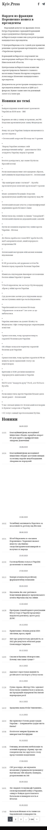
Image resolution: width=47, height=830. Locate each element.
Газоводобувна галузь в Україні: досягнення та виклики (25, 563)
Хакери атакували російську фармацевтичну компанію (23, 578)
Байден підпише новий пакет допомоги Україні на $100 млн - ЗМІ (20, 110)
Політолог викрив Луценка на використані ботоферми (24, 732)
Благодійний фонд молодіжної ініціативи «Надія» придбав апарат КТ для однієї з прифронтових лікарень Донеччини (26, 436)
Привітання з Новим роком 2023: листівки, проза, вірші (25, 632)
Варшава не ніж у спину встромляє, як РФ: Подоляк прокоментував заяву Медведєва (22, 121)
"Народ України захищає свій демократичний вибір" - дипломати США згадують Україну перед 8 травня (21, 149)
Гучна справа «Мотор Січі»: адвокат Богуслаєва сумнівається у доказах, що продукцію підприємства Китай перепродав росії (27, 691)
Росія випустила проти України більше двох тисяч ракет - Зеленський (23, 395)
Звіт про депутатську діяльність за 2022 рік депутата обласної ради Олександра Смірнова (26, 641)
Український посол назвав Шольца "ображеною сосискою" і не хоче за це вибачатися (19, 310)
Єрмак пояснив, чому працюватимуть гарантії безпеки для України (20, 337)
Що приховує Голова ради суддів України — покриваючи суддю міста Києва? (27, 723)
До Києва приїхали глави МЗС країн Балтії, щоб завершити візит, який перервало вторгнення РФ (22, 241)
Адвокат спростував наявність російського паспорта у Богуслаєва (26, 673)
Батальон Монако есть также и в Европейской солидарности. (25, 812)
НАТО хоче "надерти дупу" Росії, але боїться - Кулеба (23, 384)
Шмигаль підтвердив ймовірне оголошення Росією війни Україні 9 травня (23, 275)
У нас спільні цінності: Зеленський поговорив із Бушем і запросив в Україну (23, 406)
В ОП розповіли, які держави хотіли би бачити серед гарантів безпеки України (20, 264)
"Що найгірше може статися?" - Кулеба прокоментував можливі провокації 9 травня (23, 184)
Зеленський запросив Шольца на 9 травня (23, 138)
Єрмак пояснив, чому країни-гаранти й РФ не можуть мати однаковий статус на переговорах (23, 360)
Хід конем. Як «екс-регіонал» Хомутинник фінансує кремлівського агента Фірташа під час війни (27, 595)
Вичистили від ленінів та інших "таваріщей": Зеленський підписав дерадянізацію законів (23, 217)
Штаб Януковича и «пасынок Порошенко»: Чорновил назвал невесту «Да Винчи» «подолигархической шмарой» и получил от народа (25, 543)
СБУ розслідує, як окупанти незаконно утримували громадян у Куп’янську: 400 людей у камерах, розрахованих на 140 (26, 771)
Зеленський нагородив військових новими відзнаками (22, 253)
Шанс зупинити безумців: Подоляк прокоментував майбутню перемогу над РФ (22, 195)
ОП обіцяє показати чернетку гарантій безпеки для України (20, 348)
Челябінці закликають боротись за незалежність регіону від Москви (26, 524)
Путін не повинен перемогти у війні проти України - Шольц (22, 228)
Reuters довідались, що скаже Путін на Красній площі (20, 162)
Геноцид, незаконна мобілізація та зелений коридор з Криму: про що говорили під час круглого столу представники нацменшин (26, 750)
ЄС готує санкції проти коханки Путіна (21, 413)
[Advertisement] (23, 488)
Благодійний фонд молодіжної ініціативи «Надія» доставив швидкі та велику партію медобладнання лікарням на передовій (27, 457)
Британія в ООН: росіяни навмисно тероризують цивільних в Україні (18, 373)
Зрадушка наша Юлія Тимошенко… (26, 707)
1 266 (31, 819)
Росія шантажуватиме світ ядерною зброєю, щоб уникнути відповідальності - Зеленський (23, 173)
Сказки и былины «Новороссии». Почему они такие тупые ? (25, 658)
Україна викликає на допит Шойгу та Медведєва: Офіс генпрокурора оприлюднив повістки (23, 324)
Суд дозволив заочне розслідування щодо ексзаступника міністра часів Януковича (22, 298)
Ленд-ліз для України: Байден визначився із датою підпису (23, 132)
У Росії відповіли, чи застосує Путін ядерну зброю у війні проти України (22, 286)
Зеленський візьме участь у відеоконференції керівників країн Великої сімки (23, 206)
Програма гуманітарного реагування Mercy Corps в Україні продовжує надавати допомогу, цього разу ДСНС (27, 614)
